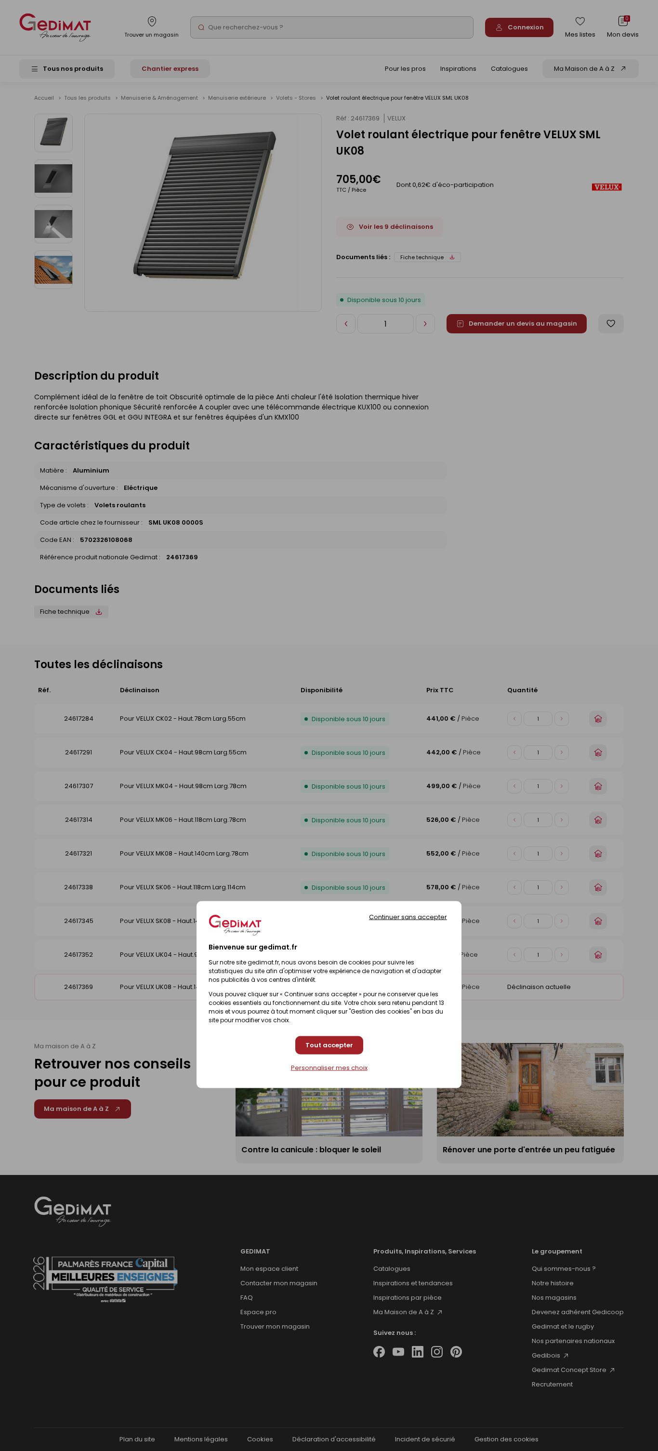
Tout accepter (329, 1045)
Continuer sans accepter (408, 916)
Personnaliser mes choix (329, 1067)
